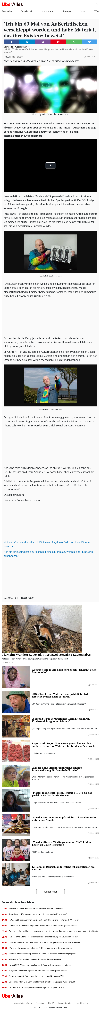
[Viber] (42, 41)
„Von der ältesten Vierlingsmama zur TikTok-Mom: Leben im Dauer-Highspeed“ (42, 954)
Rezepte (67, 11)
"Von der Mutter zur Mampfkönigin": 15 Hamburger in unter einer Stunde (40, 948)
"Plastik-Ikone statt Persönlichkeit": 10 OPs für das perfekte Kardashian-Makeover (44, 942)
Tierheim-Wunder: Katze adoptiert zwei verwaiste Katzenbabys (36, 909)
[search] (97, 4)
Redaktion (40, 1003)
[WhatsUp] (74, 41)
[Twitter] (89, 41)
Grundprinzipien (65, 1003)
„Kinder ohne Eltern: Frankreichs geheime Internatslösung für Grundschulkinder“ (43, 937)
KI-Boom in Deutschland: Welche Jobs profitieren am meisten (35, 959)
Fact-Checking (82, 1003)
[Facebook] (11, 41)
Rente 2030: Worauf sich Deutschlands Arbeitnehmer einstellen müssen (40, 965)
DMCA (51, 1003)
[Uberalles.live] (12, 4)
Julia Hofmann (17, 57)
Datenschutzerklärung (22, 1003)
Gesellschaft (27, 11)
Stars (82, 11)
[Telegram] (27, 41)
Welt (96, 11)
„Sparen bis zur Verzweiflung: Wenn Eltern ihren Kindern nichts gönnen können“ (43, 926)
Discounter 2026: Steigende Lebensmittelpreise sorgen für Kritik (36, 988)
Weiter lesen (51, 892)
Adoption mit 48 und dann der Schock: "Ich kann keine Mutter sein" (38, 914)
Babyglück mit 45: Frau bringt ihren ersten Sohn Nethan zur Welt (37, 976)
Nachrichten (48, 11)
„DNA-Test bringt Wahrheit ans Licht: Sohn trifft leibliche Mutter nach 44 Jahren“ (44, 920)
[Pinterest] (58, 41)
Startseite (7, 11)
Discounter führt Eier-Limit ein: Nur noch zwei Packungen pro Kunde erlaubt (42, 982)
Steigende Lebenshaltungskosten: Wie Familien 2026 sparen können (38, 971)
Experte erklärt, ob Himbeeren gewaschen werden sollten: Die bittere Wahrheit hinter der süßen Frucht (53, 931)
